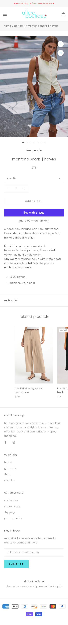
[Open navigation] (5, 14)
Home (7, 26)
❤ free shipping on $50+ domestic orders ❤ (34, 3)
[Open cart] (63, 14)
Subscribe (16, 564)
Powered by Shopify (49, 586)
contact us (11, 500)
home (8, 462)
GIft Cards (10, 468)
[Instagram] (14, 442)
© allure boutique (34, 581)
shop (7, 474)
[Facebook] (5, 442)
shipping (9, 512)
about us (9, 480)
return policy (12, 506)
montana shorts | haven (43, 26)
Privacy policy (13, 518)
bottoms (19, 26)
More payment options (34, 221)
